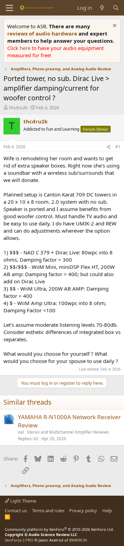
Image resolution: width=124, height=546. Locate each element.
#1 (118, 147)
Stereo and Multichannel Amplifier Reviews (68, 432)
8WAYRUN (78, 540)
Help (107, 510)
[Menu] (9, 8)
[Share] (108, 147)
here (26, 47)
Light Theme (22, 501)
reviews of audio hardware (43, 33)
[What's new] (102, 7)
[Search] (116, 7)
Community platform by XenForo (59, 529)
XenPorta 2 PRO (19, 540)
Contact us (16, 510)
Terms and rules (48, 510)
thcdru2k (18, 107)
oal (21, 432)
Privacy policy (83, 510)
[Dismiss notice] (114, 26)
